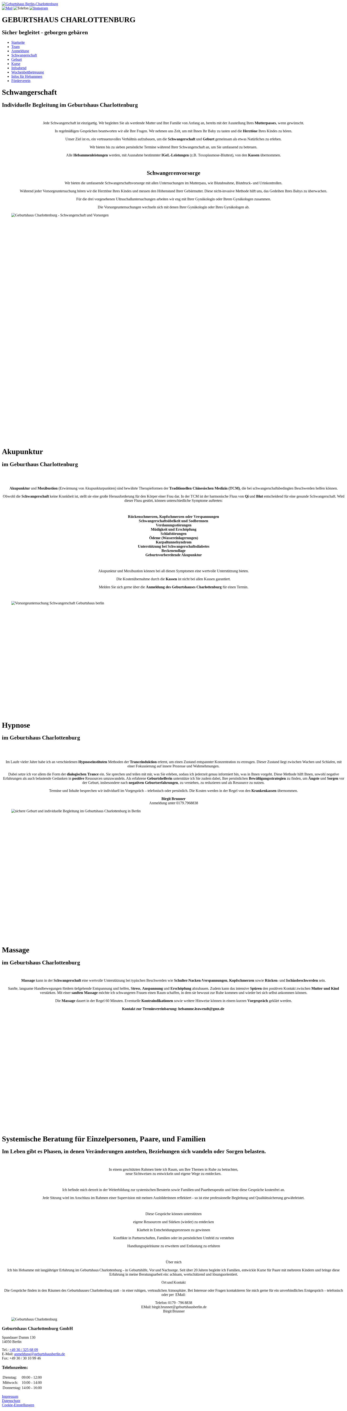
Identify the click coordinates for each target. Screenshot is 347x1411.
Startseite (18, 42)
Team (15, 47)
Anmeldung (20, 51)
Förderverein (20, 81)
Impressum (10, 1396)
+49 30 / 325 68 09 (23, 1350)
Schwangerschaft (24, 55)
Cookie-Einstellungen (18, 1405)
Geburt (16, 59)
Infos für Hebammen (26, 76)
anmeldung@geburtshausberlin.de (39, 1354)
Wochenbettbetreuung (27, 72)
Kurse (15, 64)
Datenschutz (11, 1401)
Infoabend (18, 68)
